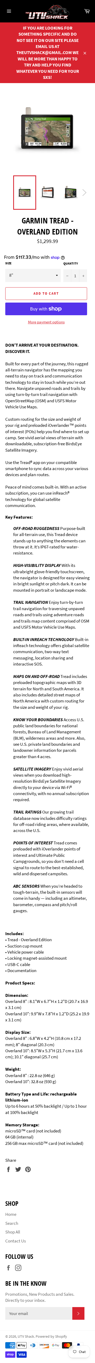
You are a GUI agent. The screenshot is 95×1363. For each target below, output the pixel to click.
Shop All (12, 1232)
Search (11, 1223)
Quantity (70, 263)
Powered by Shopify (51, 1336)
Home (10, 1214)
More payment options (46, 321)
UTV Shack (26, 1336)
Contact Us (15, 1241)
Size (8, 263)
